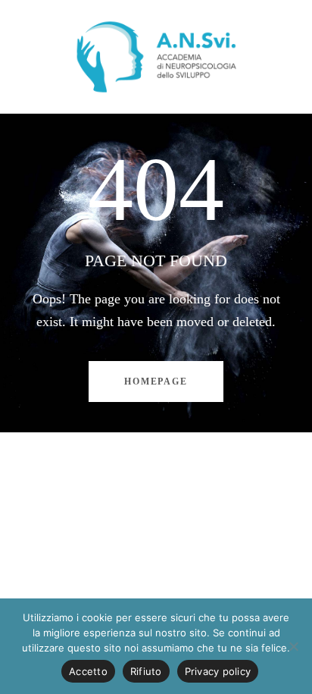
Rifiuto (146, 671)
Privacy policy (218, 671)
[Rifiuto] (293, 646)
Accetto (88, 671)
